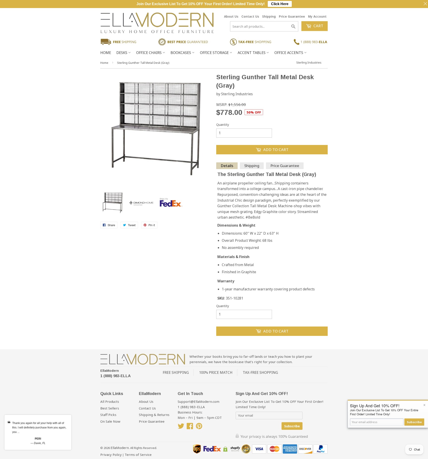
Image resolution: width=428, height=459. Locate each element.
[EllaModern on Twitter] (181, 427)
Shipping (269, 16)
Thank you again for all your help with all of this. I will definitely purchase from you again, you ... (39, 428)
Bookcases (181, 52)
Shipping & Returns (154, 414)
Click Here (279, 4)
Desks (122, 52)
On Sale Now (110, 421)
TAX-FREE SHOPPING (260, 372)
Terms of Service (138, 454)
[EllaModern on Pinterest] (199, 427)
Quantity (222, 124)
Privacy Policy (111, 454)
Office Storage (215, 52)
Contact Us (250, 16)
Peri (38, 438)
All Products (109, 401)
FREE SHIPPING (176, 372)
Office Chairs (149, 52)
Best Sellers (109, 408)
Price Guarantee (292, 16)
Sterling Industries (308, 62)
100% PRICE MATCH (216, 372)
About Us (231, 16)
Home (105, 52)
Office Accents (289, 52)
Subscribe (292, 426)
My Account (317, 16)
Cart (318, 25)
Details (227, 165)
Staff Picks (108, 414)
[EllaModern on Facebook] (190, 427)
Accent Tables (252, 52)
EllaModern (109, 370)
